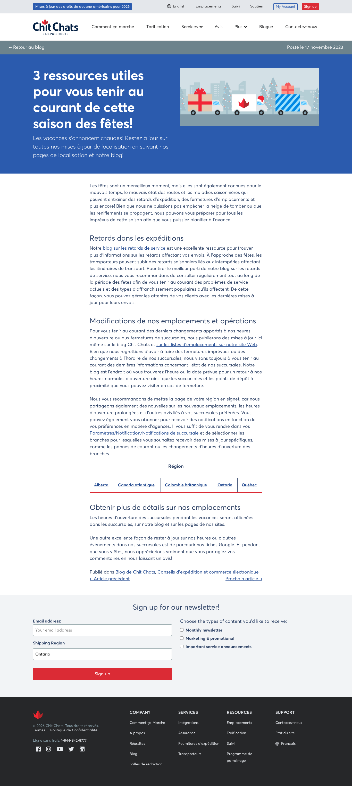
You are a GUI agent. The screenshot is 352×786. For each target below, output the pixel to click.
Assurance (187, 733)
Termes (39, 730)
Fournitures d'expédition (198, 744)
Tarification (157, 27)
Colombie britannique (186, 485)
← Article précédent (110, 579)
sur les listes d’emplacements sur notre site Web (206, 344)
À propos (137, 733)
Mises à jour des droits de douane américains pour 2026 (82, 7)
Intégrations (188, 723)
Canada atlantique (136, 485)
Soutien (256, 6)
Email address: (47, 621)
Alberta (101, 485)
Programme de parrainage (239, 757)
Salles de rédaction (146, 764)
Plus (238, 27)
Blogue (266, 27)
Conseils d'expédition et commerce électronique (208, 572)
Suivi (236, 6)
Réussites (137, 744)
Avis (218, 27)
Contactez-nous (301, 27)
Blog (133, 754)
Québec (249, 485)
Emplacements (208, 6)
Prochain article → (243, 579)
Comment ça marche (112, 27)
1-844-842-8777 (74, 740)
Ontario (224, 485)
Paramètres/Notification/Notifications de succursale (144, 433)
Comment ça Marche (147, 723)
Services (189, 27)
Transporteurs (189, 754)
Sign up (310, 7)
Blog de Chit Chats (135, 572)
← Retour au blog (27, 47)
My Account (285, 7)
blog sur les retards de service (133, 248)
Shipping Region (49, 643)
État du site (285, 733)
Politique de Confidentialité (73, 730)
